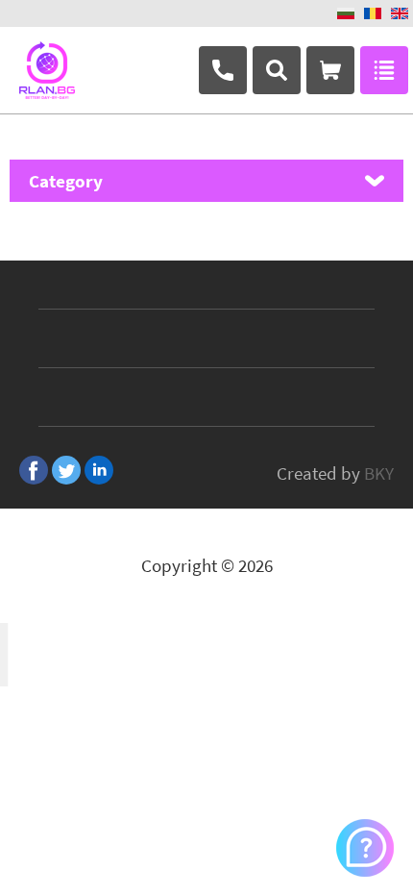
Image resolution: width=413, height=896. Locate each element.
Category (66, 180)
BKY (379, 473)
